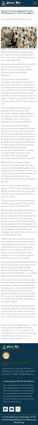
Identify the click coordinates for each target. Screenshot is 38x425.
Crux (31, 325)
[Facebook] (5, 409)
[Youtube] (11, 409)
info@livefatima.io (29, 339)
